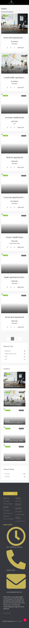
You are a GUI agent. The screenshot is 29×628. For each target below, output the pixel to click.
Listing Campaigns (8, 519)
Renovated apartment (14, 317)
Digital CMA (18, 501)
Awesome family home (14, 117)
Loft (6, 359)
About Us (6, 498)
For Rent (7, 476)
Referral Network (7, 513)
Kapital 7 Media (18, 621)
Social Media (18, 511)
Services (18, 498)
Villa (6, 356)
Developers (6, 501)
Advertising (6, 516)
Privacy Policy (7, 613)
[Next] (20, 338)
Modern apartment (14, 157)
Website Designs (7, 504)
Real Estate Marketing (18, 504)
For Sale (7, 474)
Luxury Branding (19, 514)
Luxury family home (14, 237)
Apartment (8, 351)
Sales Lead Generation (18, 508)
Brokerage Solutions (6, 507)
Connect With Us (20, 521)
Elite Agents (6, 510)
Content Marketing (18, 517)
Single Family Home (10, 353)
